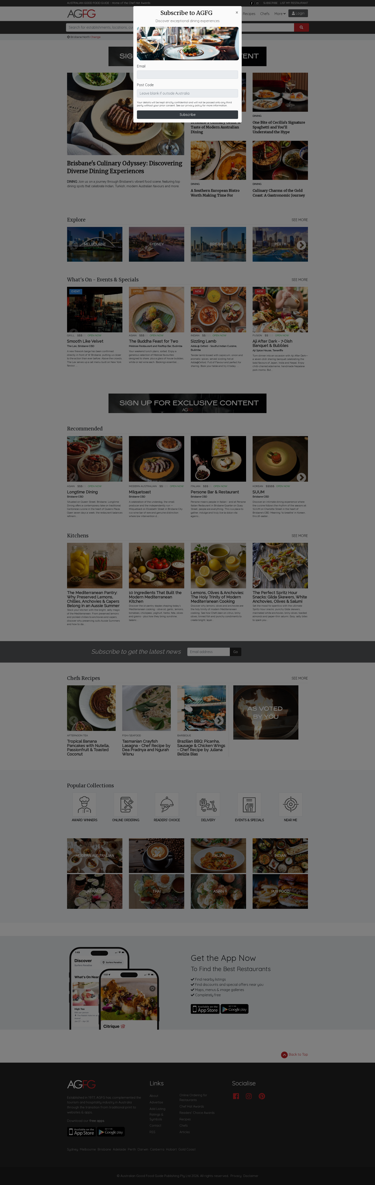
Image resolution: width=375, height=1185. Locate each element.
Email (141, 66)
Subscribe (188, 114)
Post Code (145, 85)
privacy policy (193, 105)
